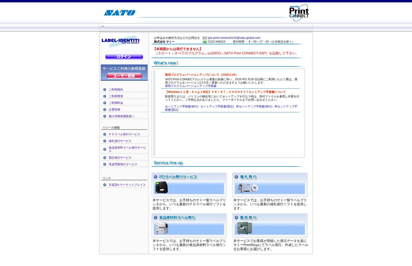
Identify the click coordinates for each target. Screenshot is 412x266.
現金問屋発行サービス (123, 164)
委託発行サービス (120, 157)
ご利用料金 (116, 103)
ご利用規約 (116, 89)
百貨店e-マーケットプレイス (127, 184)
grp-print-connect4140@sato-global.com (234, 38)
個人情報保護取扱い (121, 116)
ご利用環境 (116, 96)
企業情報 (114, 109)
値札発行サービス (120, 141)
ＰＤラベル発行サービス (124, 134)
